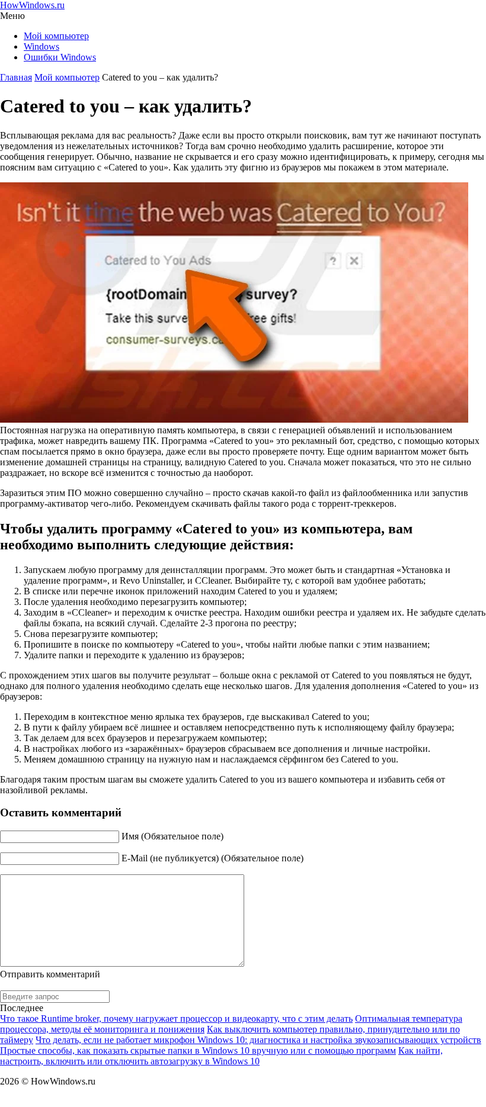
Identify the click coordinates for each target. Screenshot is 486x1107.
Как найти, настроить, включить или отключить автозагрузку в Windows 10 (221, 1055)
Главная (16, 77)
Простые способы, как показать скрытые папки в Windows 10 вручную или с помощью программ (198, 1050)
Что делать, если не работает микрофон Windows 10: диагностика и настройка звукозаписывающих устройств (258, 1040)
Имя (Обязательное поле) (172, 836)
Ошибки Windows (60, 57)
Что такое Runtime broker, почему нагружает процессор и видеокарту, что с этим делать (176, 1018)
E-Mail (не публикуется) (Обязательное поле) (212, 858)
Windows (41, 46)
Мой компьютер (56, 36)
